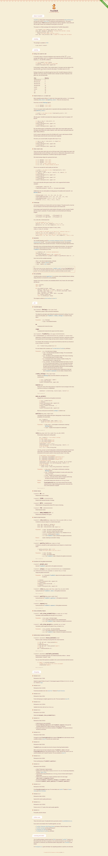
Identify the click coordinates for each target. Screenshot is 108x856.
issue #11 (50, 690)
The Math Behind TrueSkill (58, 348)
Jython (42, 772)
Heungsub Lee (38, 846)
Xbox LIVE (46, 21)
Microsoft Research (69, 19)
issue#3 (61, 789)
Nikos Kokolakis (42, 790)
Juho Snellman (48, 298)
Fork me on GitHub (103, 4)
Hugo (41, 682)
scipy (45, 264)
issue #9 (67, 698)
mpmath (47, 262)
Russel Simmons (61, 690)
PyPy (45, 772)
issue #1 (55, 298)
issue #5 (44, 739)
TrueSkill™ (64, 839)
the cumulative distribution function (55, 240)
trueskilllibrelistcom (67, 821)
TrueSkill (36, 19)
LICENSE (67, 842)
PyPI (47, 42)
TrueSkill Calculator (40, 828)
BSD (54, 839)
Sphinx (61, 852)
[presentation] (64, 56)
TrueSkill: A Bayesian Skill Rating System (45, 826)
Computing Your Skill (41, 829)
